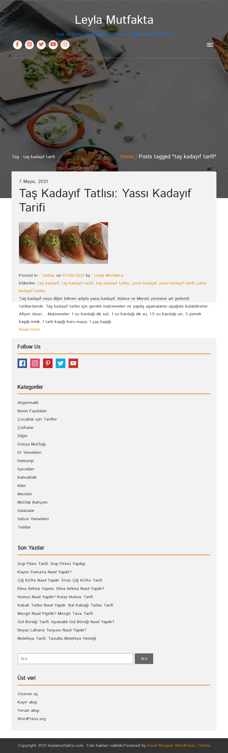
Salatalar (26, 511)
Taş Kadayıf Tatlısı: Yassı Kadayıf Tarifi (105, 200)
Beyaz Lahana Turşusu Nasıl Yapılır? (52, 630)
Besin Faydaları (32, 411)
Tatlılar (48, 275)
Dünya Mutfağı (32, 444)
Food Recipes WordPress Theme (179, 746)
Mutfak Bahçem (33, 502)
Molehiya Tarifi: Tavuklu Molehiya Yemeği (57, 638)
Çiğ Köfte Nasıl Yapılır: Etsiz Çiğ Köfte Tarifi (60, 580)
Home (127, 157)
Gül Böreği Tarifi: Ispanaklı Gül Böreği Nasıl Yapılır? (66, 622)
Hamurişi (26, 461)
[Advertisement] (114, 102)
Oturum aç (28, 694)
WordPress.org (32, 719)
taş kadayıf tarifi (77, 283)
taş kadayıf (48, 283)
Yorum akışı (28, 711)
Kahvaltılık (27, 477)
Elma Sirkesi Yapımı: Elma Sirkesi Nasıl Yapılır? (61, 589)
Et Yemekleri (29, 453)
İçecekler (26, 469)
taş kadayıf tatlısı (112, 283)
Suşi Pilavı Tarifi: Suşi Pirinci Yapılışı (51, 564)
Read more (29, 329)
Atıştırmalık (28, 403)
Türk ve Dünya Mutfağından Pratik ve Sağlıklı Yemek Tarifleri (114, 25)
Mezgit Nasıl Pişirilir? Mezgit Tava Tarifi (55, 614)
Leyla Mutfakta (108, 275)
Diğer (23, 436)
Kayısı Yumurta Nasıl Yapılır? (45, 572)
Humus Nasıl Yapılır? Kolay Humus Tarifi (55, 597)
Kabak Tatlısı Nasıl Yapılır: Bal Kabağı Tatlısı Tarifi (65, 605)
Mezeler (25, 494)
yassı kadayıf (144, 283)
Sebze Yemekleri (33, 519)
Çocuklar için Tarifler (37, 419)
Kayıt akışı (27, 702)
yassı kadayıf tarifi (176, 283)
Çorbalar (26, 428)
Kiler (22, 486)
